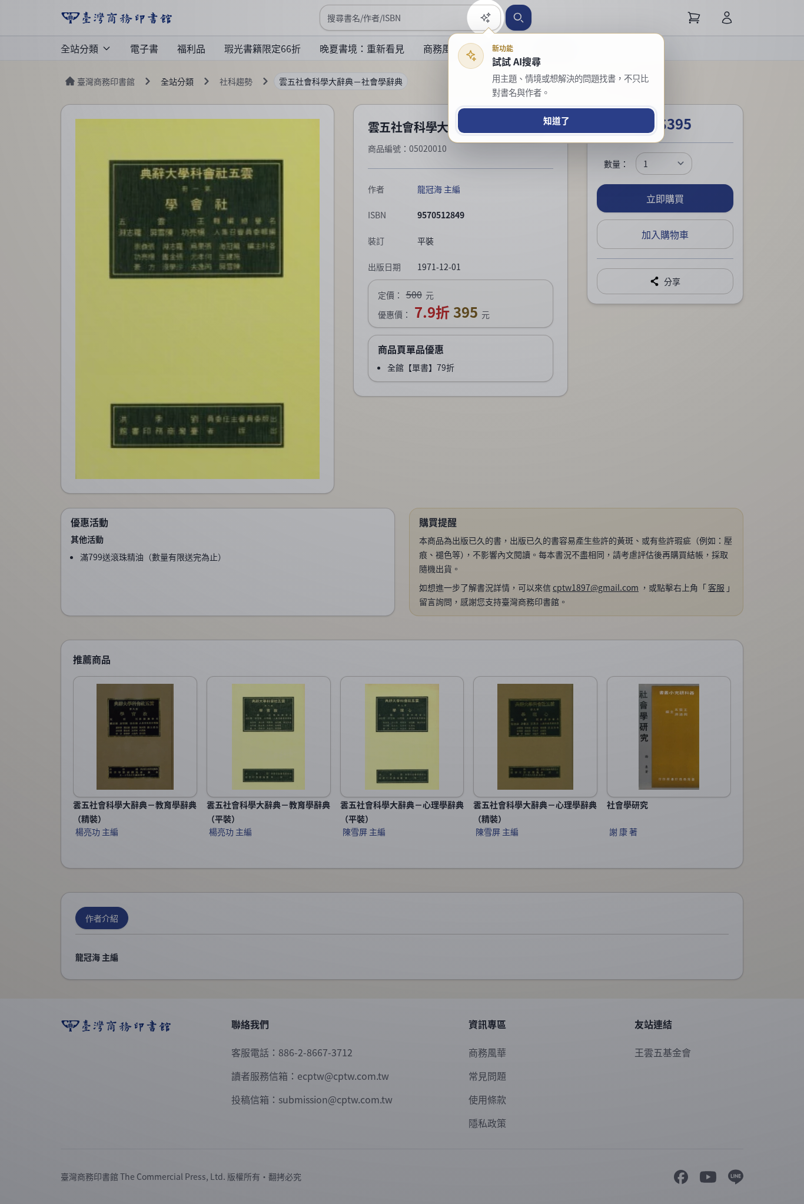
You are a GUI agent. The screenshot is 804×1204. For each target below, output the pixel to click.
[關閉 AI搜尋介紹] (402, 602)
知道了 (556, 120)
